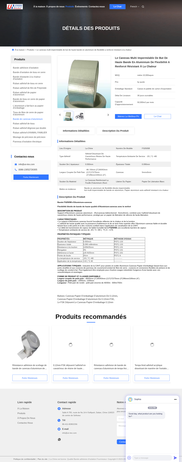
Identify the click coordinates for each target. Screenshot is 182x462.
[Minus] (175, 399)
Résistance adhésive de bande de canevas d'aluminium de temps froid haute (111, 367)
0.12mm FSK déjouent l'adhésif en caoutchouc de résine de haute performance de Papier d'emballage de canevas (70, 367)
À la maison (39, 6)
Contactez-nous (97, 6)
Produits (69, 6)
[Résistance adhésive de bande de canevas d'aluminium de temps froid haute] (111, 345)
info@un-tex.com (27, 164)
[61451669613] (59, 440)
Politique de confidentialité (24, 459)
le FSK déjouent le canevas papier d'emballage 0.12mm (85, 302)
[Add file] (129, 458)
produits (21, 413)
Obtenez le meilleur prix (128, 116)
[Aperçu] (15, 7)
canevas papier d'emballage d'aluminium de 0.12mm (91, 296)
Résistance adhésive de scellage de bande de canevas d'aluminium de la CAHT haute (29, 367)
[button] (16, 351)
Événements (81, 6)
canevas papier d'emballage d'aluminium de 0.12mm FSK (85, 299)
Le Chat (117, 6)
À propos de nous (55, 6)
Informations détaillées (76, 130)
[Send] (175, 458)
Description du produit (115, 130)
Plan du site (42, 459)
